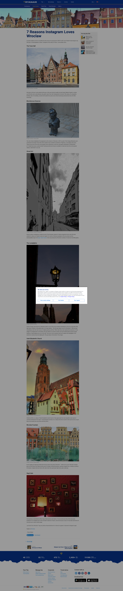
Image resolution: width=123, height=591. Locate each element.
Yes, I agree (77, 300)
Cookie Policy (63, 296)
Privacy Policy (71, 296)
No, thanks (61, 300)
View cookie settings (45, 300)
